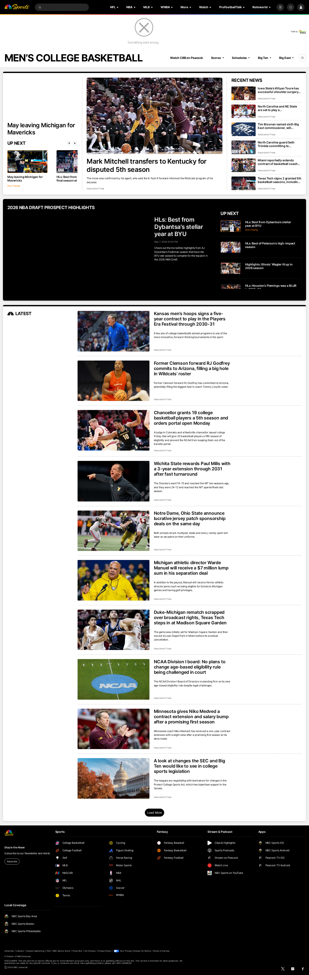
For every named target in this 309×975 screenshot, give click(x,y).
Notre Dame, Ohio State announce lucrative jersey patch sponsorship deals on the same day (190, 518)
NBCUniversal (23, 956)
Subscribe (12, 861)
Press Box (77, 951)
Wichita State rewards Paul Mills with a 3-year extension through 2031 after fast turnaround (192, 469)
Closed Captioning (35, 951)
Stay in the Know (14, 847)
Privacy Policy (104, 951)
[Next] (75, 143)
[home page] (16, 7)
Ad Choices (90, 951)
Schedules (239, 58)
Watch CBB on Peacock (186, 58)
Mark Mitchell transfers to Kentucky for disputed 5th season (146, 165)
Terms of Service (161, 951)
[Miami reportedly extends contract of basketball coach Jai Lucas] (243, 165)
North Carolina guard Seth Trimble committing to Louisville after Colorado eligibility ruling (276, 144)
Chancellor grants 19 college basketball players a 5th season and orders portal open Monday (191, 418)
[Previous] (69, 143)
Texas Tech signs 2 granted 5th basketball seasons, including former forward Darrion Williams (279, 180)
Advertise (9, 951)
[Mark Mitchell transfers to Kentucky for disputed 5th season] (154, 116)
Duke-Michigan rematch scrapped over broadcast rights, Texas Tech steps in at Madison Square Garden (190, 617)
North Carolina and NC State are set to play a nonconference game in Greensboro (277, 108)
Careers (20, 951)
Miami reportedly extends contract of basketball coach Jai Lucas (278, 162)
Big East (285, 58)
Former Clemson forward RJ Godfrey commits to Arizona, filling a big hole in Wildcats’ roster (192, 368)
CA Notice (146, 951)
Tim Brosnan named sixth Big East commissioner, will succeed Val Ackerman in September (278, 126)
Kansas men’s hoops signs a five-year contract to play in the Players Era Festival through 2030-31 (190, 319)
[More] (280, 7)
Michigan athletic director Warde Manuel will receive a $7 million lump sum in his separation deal (191, 568)
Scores (216, 58)
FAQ (48, 951)
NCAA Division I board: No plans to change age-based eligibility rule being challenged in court (190, 667)
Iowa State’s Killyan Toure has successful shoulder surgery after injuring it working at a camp (278, 90)
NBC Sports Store (61, 951)
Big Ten (263, 58)
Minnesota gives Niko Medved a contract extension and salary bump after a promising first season (191, 716)
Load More (154, 812)
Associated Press (95, 188)
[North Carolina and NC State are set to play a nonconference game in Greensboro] (243, 111)
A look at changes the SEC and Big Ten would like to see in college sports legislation (189, 766)
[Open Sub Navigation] (118, 7)
